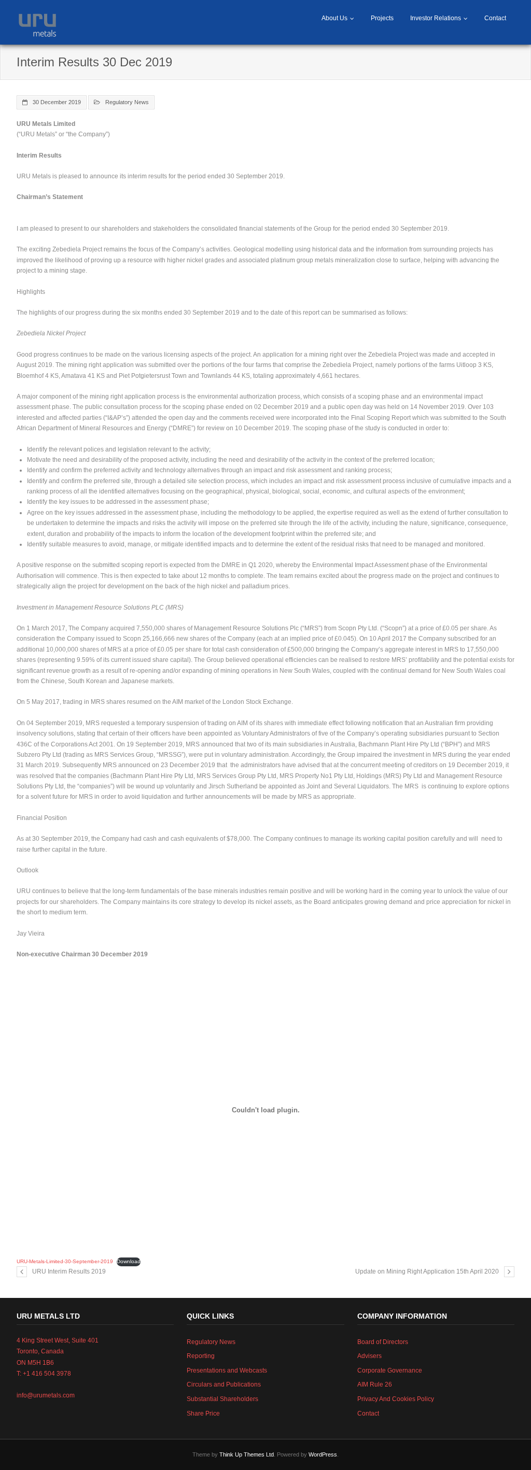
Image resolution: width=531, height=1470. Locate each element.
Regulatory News (127, 102)
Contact (495, 18)
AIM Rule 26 (374, 1384)
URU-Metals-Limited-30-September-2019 (65, 1261)
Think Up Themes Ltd (246, 1454)
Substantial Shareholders (222, 1399)
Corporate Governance (389, 1370)
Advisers (369, 1356)
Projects (382, 18)
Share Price (203, 1413)
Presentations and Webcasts (227, 1370)
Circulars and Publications (224, 1384)
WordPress (323, 1454)
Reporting (201, 1356)
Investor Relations (435, 18)
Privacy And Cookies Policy (395, 1399)
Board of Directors (382, 1342)
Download (129, 1261)
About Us (334, 18)
